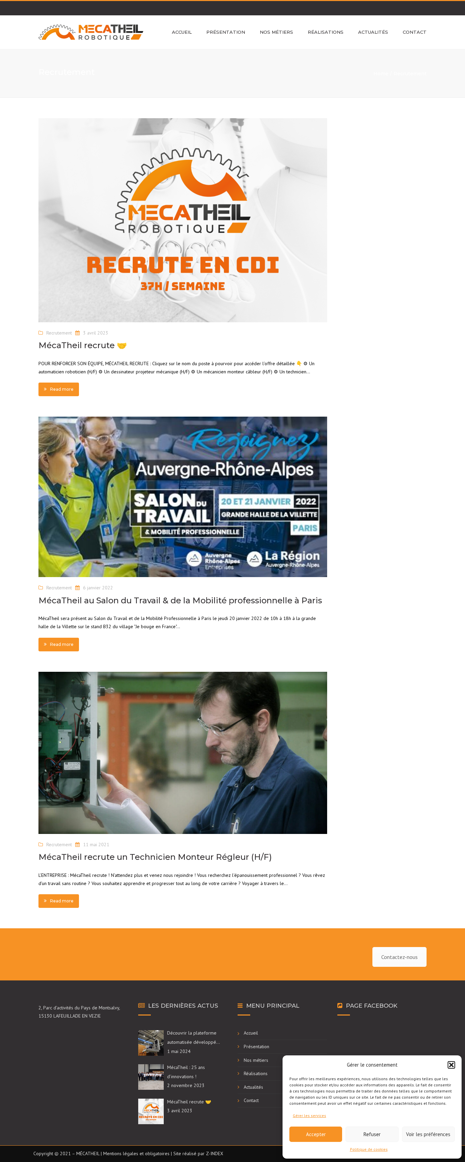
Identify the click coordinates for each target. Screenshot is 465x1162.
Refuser (372, 1134)
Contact (415, 32)
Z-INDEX (214, 1153)
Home (380, 74)
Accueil (182, 32)
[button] (451, 1065)
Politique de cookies (369, 1149)
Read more (62, 389)
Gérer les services (309, 1115)
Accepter (316, 1134)
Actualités (373, 32)
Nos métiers (276, 32)
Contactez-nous (399, 957)
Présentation (225, 32)
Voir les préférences (428, 1134)
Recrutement (59, 333)
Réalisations (325, 32)
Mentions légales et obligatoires (136, 1153)
